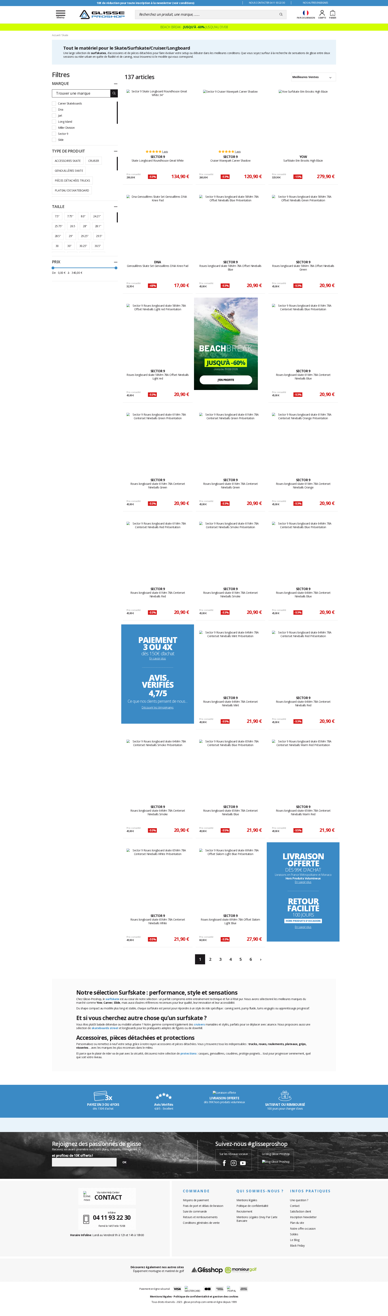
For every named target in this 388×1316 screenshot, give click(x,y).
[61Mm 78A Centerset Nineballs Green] (158, 441)
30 (57, 246)
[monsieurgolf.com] (240, 1270)
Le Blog (294, 1240)
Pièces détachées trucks (72, 180)
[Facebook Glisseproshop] (224, 1164)
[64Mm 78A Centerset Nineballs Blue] (303, 550)
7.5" (57, 216)
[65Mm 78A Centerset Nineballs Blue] (230, 768)
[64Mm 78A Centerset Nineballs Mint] (230, 659)
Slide (61, 140)
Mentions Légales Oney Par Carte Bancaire (256, 1219)
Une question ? (299, 1200)
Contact (295, 1206)
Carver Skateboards (70, 103)
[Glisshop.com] (207, 1270)
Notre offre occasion (302, 1228)
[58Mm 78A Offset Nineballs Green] (303, 223)
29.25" (84, 236)
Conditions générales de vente (201, 1223)
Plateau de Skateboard (72, 190)
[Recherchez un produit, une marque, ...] (281, 14)
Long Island (65, 121)
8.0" (83, 216)
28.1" (98, 226)
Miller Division (66, 128)
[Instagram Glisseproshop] (233, 1164)
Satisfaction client (300, 1211)
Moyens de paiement (196, 1200)
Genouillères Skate (69, 170)
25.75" (58, 226)
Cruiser (93, 161)
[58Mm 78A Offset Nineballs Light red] (158, 332)
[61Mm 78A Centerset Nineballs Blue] (303, 332)
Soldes (294, 1234)
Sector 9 (63, 134)
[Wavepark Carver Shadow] (230, 118)
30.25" (83, 246)
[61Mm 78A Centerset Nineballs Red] (158, 550)
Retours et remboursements (200, 1217)
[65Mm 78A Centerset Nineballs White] (158, 877)
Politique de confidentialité (252, 1206)
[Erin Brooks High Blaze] (303, 118)
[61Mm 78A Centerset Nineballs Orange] (303, 441)
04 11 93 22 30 (112, 1217)
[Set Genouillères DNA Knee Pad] (158, 223)
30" (69, 246)
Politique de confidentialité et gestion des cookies (206, 1296)
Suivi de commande (195, 1211)
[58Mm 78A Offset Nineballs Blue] (230, 223)
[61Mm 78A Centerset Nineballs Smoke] (230, 550)
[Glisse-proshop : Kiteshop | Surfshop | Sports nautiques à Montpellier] (102, 14)
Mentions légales (246, 1200)
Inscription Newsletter (303, 1217)
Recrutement (244, 1211)
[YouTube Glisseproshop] (243, 1164)
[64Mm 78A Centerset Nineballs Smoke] (158, 768)
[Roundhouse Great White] (158, 118)
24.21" (97, 216)
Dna (60, 109)
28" (85, 226)
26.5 (72, 226)
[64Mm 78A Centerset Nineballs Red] (303, 659)
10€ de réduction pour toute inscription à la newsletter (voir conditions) (145, 3)
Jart (60, 115)
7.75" (70, 216)
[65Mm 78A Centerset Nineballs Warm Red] (303, 768)
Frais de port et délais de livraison (203, 1206)
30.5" (98, 246)
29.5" (99, 236)
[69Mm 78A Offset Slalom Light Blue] (230, 877)
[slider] (53, 268)
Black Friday (297, 1245)
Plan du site (297, 1223)
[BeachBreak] (226, 343)
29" (71, 236)
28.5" (58, 236)
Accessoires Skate (68, 161)
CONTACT (108, 1197)
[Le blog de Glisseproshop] (276, 1161)
